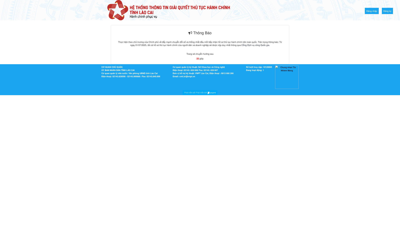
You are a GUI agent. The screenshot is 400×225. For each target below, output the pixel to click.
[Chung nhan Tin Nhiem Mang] (287, 76)
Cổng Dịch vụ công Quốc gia (255, 45)
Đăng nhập (371, 10)
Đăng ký (387, 10)
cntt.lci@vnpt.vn (187, 76)
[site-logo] (168, 9)
